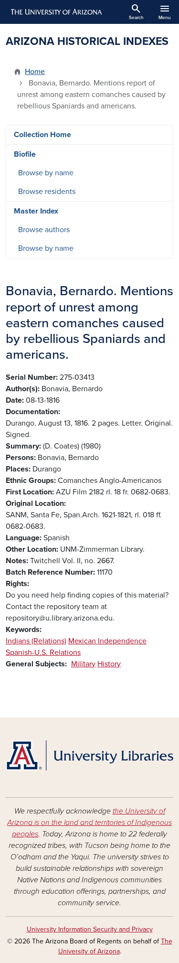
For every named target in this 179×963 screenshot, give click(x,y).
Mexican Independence (107, 641)
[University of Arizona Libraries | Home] (89, 755)
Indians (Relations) (36, 641)
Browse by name (46, 173)
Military (83, 664)
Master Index (36, 211)
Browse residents (46, 191)
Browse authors (44, 230)
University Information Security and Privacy (90, 929)
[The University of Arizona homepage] (55, 12)
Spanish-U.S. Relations (43, 652)
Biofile (25, 154)
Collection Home (42, 134)
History (109, 664)
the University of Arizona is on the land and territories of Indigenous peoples (89, 822)
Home (35, 71)
